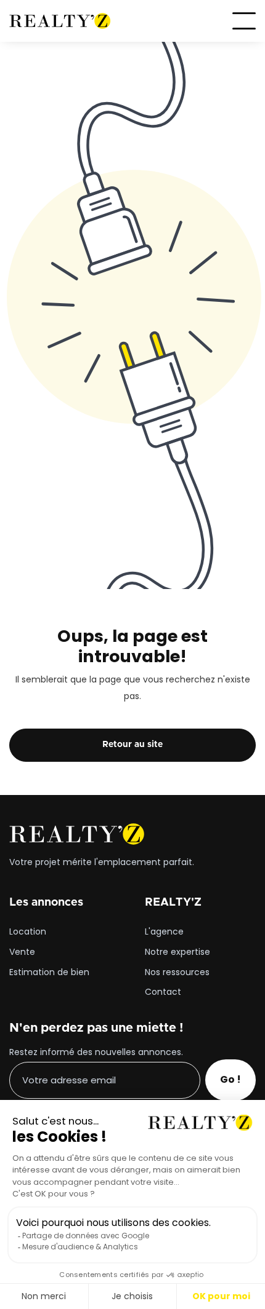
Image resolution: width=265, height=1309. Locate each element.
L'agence (164, 932)
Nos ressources (177, 972)
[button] (244, 21)
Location (27, 932)
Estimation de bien (49, 972)
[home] (60, 21)
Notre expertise (177, 952)
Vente (22, 952)
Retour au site (132, 744)
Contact (163, 992)
